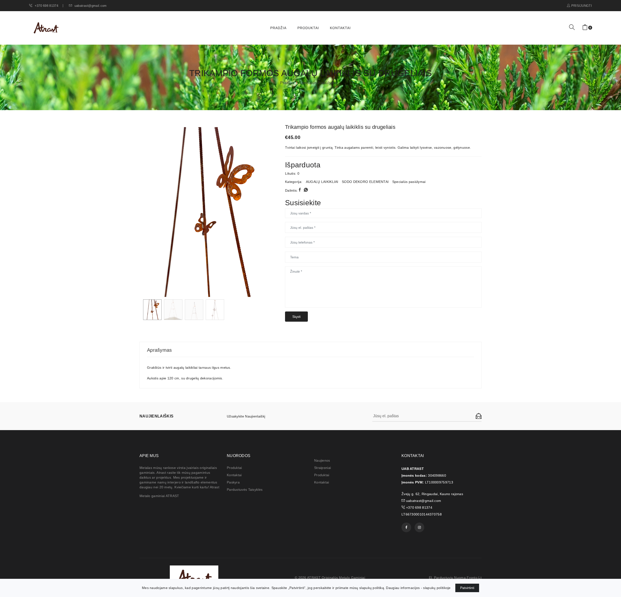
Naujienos (322, 460)
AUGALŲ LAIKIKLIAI (322, 182)
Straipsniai (322, 468)
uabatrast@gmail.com (89, 6)
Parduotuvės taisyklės (244, 489)
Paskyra (233, 482)
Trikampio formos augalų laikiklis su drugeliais (340, 127)
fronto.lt (474, 578)
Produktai (308, 28)
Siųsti (296, 317)
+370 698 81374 (45, 6)
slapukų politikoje (436, 588)
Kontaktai (340, 28)
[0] (585, 28)
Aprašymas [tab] (159, 350)
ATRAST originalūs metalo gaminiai (336, 578)
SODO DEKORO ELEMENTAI (365, 182)
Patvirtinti (467, 588)
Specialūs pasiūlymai (318, 83)
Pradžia (278, 28)
